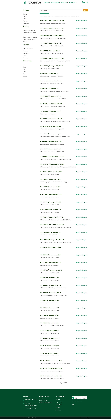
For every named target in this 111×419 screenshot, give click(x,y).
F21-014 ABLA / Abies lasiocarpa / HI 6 (51, 361)
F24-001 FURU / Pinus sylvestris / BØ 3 (51, 172)
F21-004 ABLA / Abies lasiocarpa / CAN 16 (52, 406)
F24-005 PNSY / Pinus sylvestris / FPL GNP (52, 164)
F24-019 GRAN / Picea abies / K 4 (49, 88)
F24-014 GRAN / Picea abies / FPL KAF (51, 119)
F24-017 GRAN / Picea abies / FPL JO (50, 96)
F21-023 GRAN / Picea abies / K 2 (49, 315)
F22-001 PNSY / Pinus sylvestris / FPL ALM (52, 240)
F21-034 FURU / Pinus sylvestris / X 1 (50, 247)
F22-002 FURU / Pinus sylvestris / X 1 (50, 232)
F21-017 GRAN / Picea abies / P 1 (49, 353)
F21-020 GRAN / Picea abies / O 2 (49, 338)
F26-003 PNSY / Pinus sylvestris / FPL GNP (52, 20)
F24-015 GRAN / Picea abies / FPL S (50, 111)
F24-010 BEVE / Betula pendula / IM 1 (50, 134)
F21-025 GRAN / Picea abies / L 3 (49, 308)
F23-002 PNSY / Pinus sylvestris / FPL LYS (52, 225)
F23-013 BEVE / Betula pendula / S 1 (50, 179)
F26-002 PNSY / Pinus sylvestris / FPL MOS (52, 28)
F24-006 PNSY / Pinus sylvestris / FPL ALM (52, 156)
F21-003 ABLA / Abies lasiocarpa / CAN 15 (52, 414)
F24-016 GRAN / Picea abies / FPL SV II (51, 104)
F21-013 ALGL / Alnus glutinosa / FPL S (51, 368)
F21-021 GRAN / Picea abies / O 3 (49, 330)
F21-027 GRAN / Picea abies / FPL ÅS (50, 293)
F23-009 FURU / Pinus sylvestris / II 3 (50, 202)
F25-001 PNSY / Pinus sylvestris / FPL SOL (52, 66)
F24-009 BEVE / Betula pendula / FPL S (51, 141)
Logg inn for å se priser (81, 20)
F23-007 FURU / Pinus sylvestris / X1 (50, 209)
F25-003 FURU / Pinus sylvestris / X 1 (50, 51)
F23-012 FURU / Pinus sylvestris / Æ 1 (50, 187)
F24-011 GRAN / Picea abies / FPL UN (50, 126)
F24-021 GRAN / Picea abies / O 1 (49, 73)
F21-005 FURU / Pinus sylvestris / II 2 (50, 398)
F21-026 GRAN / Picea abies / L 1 (49, 300)
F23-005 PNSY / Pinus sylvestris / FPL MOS (52, 217)
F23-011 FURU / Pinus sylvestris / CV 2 (51, 194)
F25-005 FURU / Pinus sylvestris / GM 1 (51, 43)
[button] (47, 2)
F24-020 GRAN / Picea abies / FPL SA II (51, 81)
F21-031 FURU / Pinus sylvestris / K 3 (50, 262)
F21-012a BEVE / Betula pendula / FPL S (51, 376)
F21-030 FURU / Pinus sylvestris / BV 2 (51, 270)
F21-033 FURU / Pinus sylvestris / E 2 (50, 255)
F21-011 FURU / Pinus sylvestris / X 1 (50, 383)
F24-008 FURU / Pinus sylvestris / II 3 (50, 149)
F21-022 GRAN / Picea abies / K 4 (49, 323)
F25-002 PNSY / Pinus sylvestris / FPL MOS (52, 58)
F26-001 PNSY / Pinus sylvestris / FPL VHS (52, 35)
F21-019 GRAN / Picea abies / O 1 (49, 346)
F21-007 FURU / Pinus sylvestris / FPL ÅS (51, 391)
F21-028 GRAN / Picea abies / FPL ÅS (50, 285)
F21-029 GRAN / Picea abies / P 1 (49, 277)
